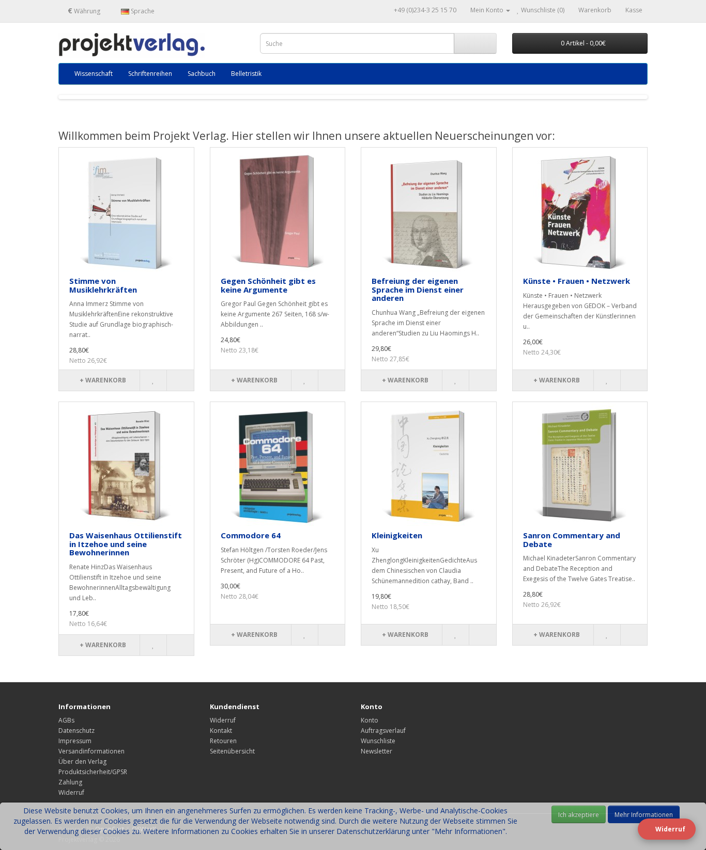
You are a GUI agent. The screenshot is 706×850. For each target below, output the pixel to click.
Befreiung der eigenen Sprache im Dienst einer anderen (418, 289)
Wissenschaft (93, 73)
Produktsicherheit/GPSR (92, 771)
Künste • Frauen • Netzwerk (576, 281)
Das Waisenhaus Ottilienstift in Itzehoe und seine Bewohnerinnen (125, 543)
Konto (369, 720)
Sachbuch (202, 73)
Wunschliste (378, 740)
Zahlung (70, 782)
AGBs (66, 720)
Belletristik (246, 73)
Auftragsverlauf (383, 730)
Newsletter (376, 751)
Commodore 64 (251, 535)
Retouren (223, 740)
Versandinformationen (91, 751)
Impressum (74, 740)
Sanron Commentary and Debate (571, 539)
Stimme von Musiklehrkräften (103, 285)
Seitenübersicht (232, 751)
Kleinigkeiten (397, 535)
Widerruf (71, 792)
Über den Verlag (82, 761)
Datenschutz (76, 730)
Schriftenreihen (150, 73)
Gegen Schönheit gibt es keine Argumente (268, 285)
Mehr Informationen (644, 814)
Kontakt (221, 730)
